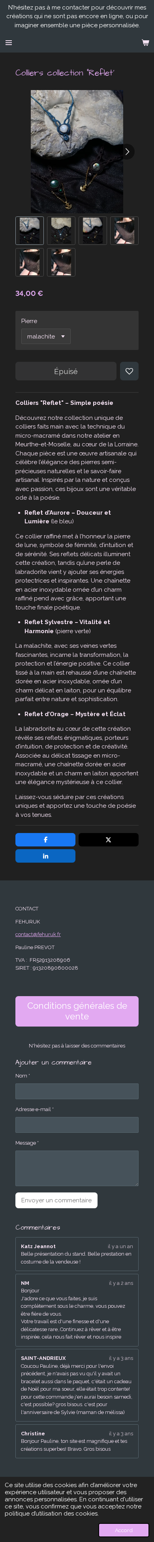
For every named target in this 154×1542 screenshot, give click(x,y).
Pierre (29, 321)
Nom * (22, 1076)
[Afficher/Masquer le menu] (8, 43)
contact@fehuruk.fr (38, 934)
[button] (29, 230)
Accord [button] (124, 1530)
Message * (27, 1143)
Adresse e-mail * (34, 1109)
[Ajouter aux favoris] (129, 371)
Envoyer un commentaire (56, 1200)
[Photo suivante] (127, 152)
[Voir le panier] (145, 43)
